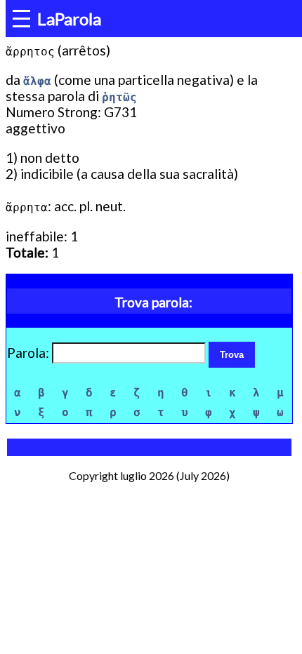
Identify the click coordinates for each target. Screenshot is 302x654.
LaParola (69, 18)
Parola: (29, 353)
